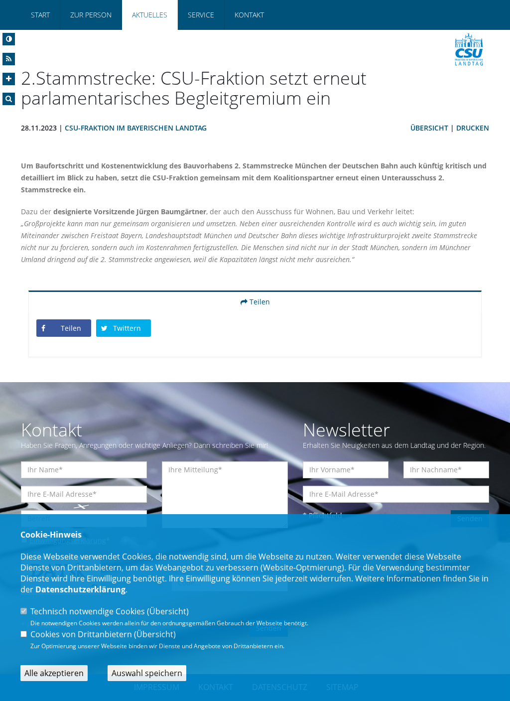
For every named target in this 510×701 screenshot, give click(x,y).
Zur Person (91, 14)
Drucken (472, 128)
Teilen (259, 301)
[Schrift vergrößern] (8, 79)
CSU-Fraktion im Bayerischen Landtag (136, 128)
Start (40, 14)
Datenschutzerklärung (80, 589)
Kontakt (249, 14)
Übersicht (429, 128)
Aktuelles (149, 14)
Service (201, 14)
